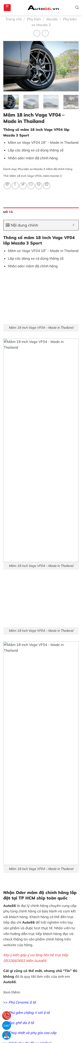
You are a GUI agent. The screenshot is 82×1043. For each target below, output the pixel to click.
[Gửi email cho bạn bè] (31, 185)
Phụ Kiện (34, 19)
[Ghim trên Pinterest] (38, 185)
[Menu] (7, 7)
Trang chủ (13, 19)
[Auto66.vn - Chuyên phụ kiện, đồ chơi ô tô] (43, 7)
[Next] (72, 66)
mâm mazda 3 (52, 175)
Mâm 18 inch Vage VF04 (26, 175)
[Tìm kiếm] (77, 7)
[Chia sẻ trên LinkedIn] (46, 185)
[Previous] (10, 66)
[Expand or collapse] (73, 225)
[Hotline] (6, 1015)
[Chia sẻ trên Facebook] (15, 185)
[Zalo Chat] (6, 1025)
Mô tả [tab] (8, 212)
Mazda (52, 19)
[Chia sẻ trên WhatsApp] (7, 185)
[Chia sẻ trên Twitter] (23, 185)
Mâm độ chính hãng (59, 169)
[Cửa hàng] (6, 1035)
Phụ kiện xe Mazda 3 (31, 169)
